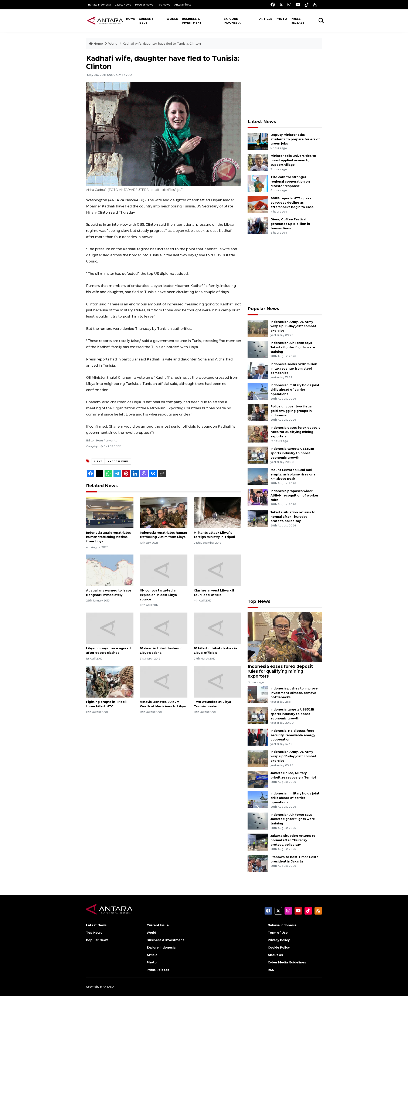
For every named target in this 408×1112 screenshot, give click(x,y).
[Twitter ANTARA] (281, 5)
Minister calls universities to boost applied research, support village (293, 160)
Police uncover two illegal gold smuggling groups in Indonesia (291, 410)
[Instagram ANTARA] (289, 5)
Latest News (123, 4)
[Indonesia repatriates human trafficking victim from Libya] (163, 512)
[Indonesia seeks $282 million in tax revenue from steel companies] (258, 370)
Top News (163, 4)
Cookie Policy (279, 947)
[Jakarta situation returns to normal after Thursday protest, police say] (258, 518)
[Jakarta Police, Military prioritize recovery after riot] (258, 779)
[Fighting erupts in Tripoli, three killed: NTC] (109, 681)
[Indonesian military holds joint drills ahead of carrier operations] (258, 391)
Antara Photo (182, 4)
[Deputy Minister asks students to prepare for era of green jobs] (258, 141)
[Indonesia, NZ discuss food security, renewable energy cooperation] (258, 737)
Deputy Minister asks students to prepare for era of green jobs (295, 139)
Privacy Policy (279, 940)
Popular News (144, 4)
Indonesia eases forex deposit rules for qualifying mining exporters (295, 432)
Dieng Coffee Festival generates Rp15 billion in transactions (290, 223)
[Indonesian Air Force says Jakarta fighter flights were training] (258, 349)
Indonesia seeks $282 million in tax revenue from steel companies (294, 368)
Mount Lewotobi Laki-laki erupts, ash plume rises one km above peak (293, 474)
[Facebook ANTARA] (273, 5)
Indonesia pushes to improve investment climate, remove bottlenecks (294, 692)
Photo (281, 18)
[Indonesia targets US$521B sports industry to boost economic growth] (258, 455)
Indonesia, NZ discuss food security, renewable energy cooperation (293, 735)
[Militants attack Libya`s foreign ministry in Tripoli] (217, 512)
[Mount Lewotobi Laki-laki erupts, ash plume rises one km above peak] (258, 476)
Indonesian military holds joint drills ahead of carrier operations (295, 389)
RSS (271, 970)
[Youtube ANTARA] (298, 5)
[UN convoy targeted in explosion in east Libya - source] (163, 570)
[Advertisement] (285, 84)
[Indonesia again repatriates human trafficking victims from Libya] (109, 512)
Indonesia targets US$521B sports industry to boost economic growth (292, 453)
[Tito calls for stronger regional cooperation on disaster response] (258, 183)
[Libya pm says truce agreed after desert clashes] (109, 628)
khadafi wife (118, 461)
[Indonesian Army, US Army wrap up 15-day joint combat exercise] (258, 328)
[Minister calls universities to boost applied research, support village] (258, 162)
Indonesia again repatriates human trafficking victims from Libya (108, 537)
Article (265, 18)
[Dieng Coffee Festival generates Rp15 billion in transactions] (258, 225)
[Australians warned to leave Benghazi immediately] (109, 570)
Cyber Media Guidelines (287, 962)
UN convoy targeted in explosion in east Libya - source (159, 595)
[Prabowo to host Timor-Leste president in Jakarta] (258, 863)
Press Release (297, 20)
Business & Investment (192, 20)
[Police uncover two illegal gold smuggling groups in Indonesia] (258, 412)
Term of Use (278, 933)
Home (130, 18)
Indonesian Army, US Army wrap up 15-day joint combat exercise (293, 326)
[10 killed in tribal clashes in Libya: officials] (217, 628)
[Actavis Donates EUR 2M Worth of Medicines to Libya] (163, 681)
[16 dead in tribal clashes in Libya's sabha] (163, 628)
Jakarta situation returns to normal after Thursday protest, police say (293, 516)
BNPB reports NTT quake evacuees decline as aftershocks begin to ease (292, 202)
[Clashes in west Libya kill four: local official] (217, 570)
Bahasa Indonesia (99, 4)
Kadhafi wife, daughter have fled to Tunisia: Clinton (162, 43)
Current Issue (146, 20)
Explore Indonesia (232, 20)
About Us (275, 955)
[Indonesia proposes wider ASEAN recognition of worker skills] (258, 497)
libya (98, 461)
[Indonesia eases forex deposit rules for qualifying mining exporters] (258, 434)
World (172, 18)
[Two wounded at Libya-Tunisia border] (217, 681)
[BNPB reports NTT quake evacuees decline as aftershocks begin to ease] (258, 204)
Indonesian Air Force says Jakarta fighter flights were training (293, 347)
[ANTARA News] (105, 20)
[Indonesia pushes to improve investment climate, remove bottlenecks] (258, 694)
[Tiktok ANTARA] (307, 5)
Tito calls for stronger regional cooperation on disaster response (290, 181)
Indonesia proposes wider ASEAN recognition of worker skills (294, 495)
